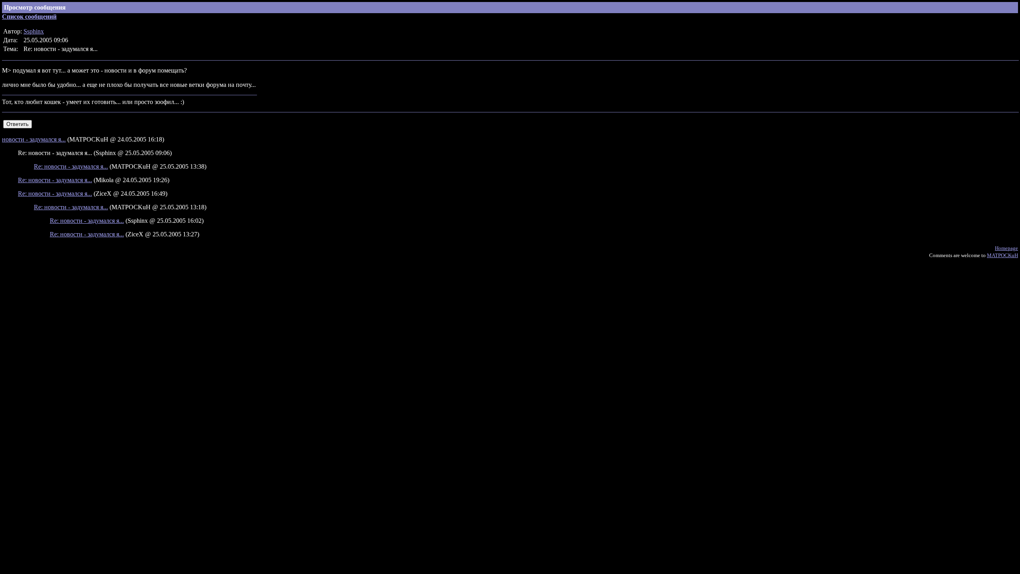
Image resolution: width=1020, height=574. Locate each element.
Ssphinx (34, 31)
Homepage (1006, 248)
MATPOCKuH (1002, 255)
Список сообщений (29, 16)
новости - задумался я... (34, 139)
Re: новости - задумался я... (71, 166)
